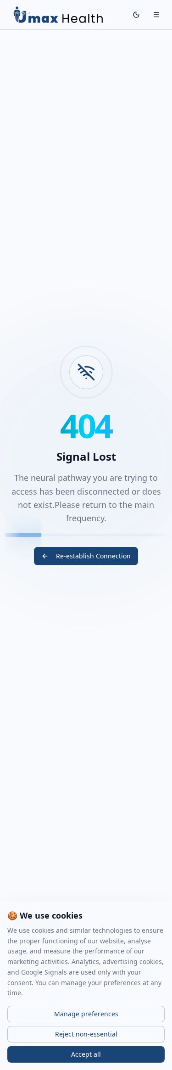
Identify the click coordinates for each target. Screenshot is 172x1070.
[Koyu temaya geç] (136, 14)
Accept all (86, 1054)
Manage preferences (86, 1013)
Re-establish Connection (93, 556)
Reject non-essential (86, 1034)
